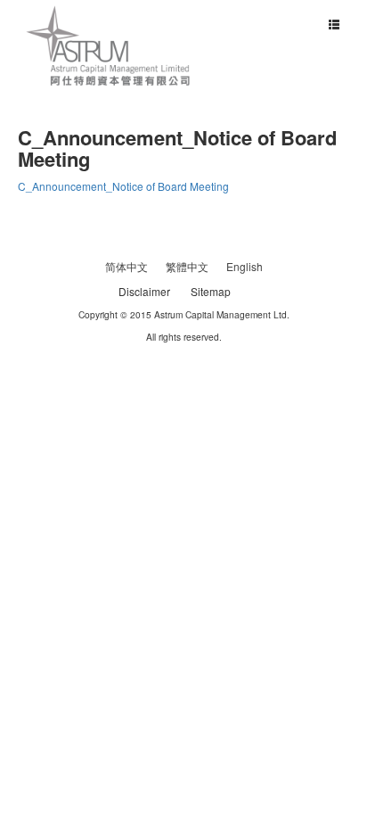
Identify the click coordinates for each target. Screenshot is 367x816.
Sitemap (211, 291)
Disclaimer (144, 291)
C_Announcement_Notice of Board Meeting (123, 186)
